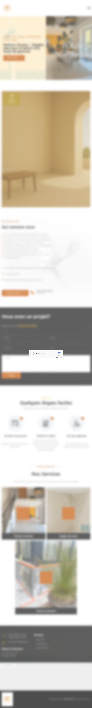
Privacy (57, 357)
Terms (60, 357)
